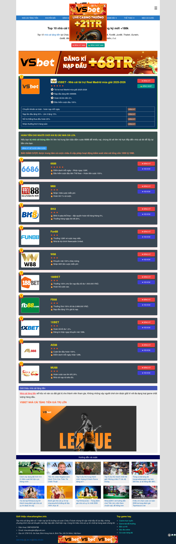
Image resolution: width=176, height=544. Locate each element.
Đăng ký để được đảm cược (34, 148)
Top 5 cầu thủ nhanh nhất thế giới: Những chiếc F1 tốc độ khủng (116, 479)
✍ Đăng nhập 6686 (95, 45)
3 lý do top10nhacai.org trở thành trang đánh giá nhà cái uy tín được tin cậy (31, 503)
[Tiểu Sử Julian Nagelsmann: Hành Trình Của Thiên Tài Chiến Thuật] (60, 473)
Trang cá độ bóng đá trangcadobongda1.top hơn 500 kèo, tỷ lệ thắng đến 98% (144, 479)
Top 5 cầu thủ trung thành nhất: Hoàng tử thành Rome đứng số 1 (87, 479)
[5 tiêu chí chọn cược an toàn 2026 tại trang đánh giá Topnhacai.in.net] (144, 497)
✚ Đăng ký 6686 (79, 45)
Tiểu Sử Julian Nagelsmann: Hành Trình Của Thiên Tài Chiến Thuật (59, 479)
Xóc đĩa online (124, 529)
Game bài (112, 18)
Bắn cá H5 (123, 526)
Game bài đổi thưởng (127, 523)
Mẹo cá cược (148, 18)
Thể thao (129, 18)
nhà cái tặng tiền (52, 34)
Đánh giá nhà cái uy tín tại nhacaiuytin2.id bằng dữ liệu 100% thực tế (59, 503)
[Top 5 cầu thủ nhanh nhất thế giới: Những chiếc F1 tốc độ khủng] (116, 473)
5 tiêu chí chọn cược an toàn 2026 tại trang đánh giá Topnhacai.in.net (144, 503)
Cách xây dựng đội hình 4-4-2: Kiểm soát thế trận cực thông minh (31, 479)
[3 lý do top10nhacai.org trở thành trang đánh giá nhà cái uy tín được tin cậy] (31, 497)
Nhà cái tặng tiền (30, 18)
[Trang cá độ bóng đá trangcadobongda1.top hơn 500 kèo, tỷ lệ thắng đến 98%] (144, 473)
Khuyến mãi (50, 18)
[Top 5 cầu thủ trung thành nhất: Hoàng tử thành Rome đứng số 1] (88, 473)
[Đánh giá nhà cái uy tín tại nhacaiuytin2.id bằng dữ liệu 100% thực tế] (60, 497)
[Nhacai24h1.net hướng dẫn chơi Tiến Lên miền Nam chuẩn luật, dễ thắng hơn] (116, 497)
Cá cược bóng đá (126, 532)
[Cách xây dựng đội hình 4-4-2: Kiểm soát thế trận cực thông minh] (31, 473)
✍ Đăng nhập (146, 86)
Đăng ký (131, 109)
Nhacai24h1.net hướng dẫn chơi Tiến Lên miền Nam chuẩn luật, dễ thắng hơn (115, 503)
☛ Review (146, 169)
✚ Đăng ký (146, 81)
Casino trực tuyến (126, 520)
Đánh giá (68, 18)
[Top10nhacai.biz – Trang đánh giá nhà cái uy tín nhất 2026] (88, 497)
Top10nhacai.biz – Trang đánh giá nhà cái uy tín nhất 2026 (88, 501)
